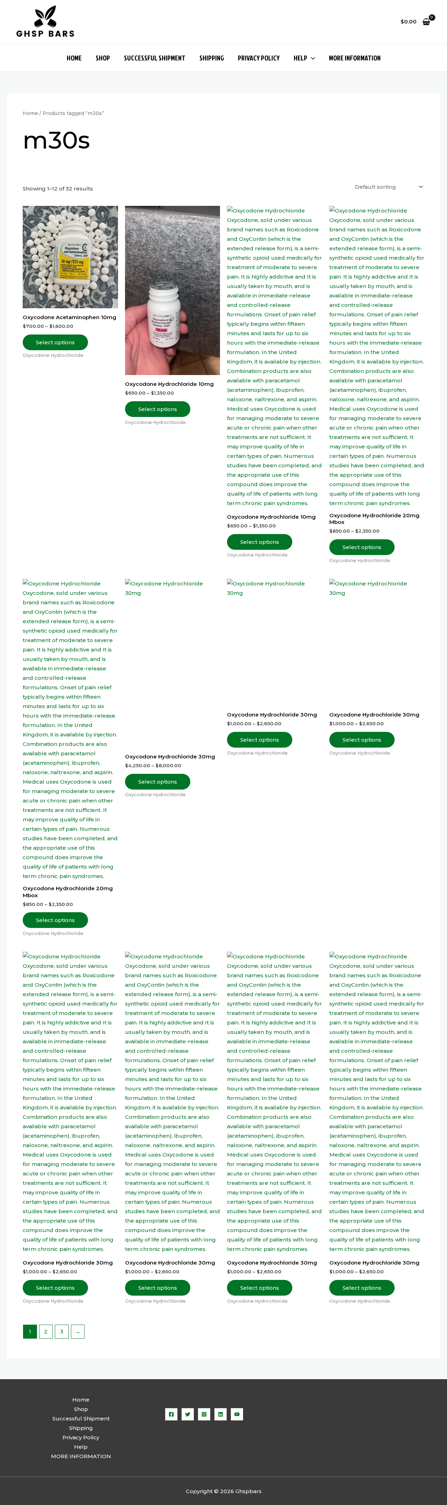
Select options (55, 342)
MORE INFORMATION (355, 58)
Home (74, 58)
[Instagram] (204, 1414)
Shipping (211, 58)
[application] (311, 58)
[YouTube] (237, 1414)
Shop (103, 58)
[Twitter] (188, 1414)
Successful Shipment (154, 58)
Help (300, 58)
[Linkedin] (220, 1414)
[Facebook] (171, 1414)
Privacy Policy (259, 58)
